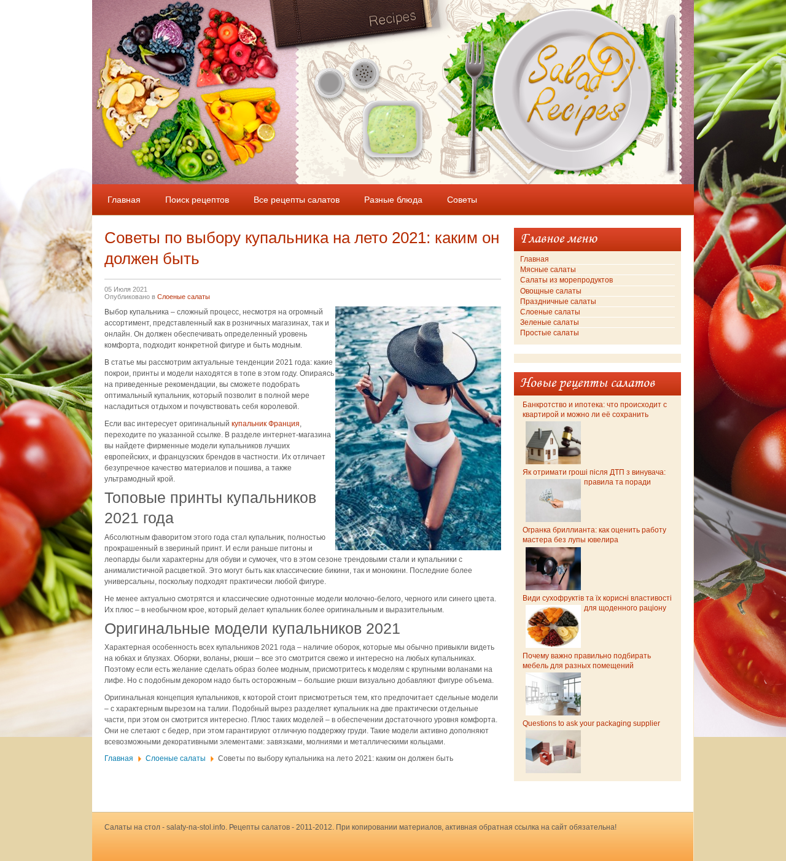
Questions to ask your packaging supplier (591, 723)
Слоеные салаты (183, 296)
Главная (118, 758)
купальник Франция (266, 423)
